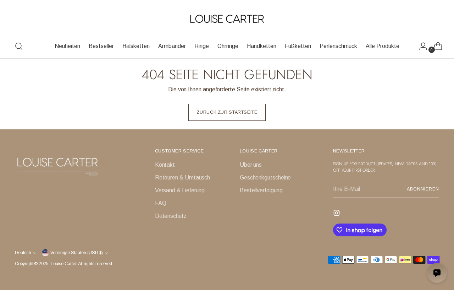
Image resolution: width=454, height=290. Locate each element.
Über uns (251, 165)
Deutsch (23, 252)
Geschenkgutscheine (265, 177)
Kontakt (165, 165)
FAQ (160, 203)
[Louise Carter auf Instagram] (337, 214)
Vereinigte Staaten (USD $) (76, 252)
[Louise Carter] (227, 19)
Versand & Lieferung (180, 190)
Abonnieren (423, 189)
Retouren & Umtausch (182, 177)
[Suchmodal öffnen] (19, 46)
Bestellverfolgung (261, 190)
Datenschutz (171, 216)
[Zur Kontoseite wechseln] (420, 46)
